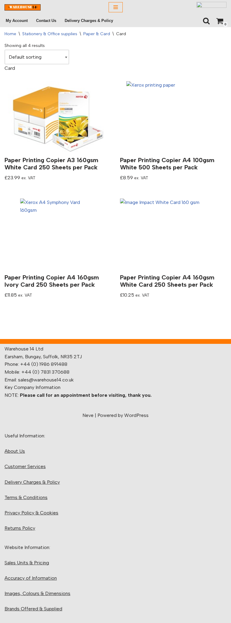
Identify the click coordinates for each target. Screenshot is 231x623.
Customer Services (25, 466)
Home (10, 33)
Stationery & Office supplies (49, 33)
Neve (88, 415)
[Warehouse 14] (23, 7)
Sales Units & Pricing (27, 563)
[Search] (206, 20)
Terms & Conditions (26, 497)
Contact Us (46, 20)
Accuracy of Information (31, 578)
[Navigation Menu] (116, 7)
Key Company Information (32, 387)
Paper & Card (96, 33)
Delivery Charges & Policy (89, 20)
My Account (17, 20)
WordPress (136, 415)
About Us (15, 451)
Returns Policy (20, 528)
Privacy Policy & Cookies (31, 513)
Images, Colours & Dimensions (37, 593)
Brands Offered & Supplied (33, 609)
